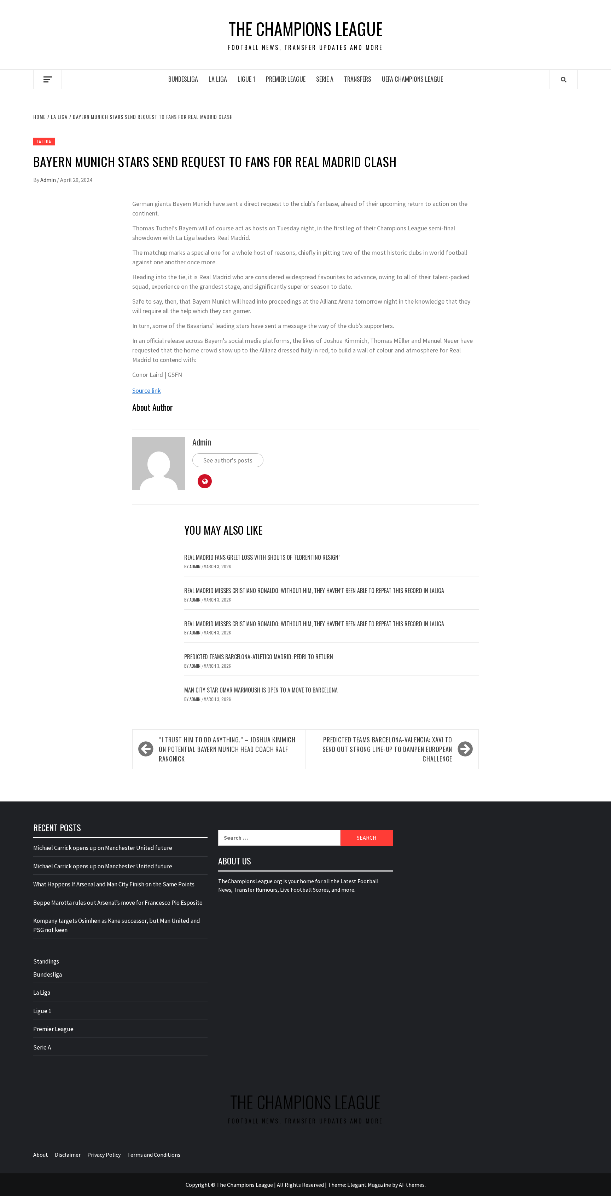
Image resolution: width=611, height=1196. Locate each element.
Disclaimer (68, 1154)
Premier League (286, 79)
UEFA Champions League (412, 79)
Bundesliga (183, 79)
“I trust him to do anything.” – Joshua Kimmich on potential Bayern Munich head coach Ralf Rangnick (227, 749)
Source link (146, 390)
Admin (48, 179)
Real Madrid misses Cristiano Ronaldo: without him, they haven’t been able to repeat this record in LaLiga (314, 590)
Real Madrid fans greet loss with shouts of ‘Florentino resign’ (261, 557)
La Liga (218, 79)
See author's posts (227, 460)
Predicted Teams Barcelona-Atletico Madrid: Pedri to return (258, 656)
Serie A (324, 79)
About (40, 1154)
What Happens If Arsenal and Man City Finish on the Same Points (113, 884)
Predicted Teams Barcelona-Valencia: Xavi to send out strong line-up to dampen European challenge (387, 749)
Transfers (357, 79)
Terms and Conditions (153, 1154)
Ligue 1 (246, 79)
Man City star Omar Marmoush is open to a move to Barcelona (261, 690)
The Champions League (306, 29)
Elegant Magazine (369, 1184)
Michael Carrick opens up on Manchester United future (102, 848)
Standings (46, 961)
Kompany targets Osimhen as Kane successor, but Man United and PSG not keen (116, 925)
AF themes (412, 1184)
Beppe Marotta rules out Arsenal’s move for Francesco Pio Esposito (118, 903)
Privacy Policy (104, 1154)
